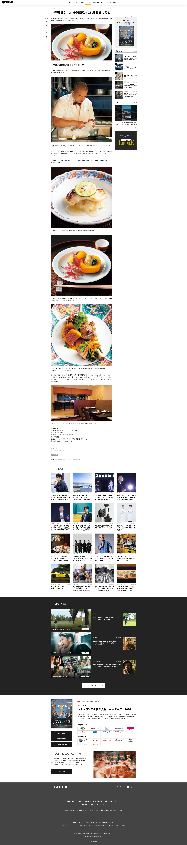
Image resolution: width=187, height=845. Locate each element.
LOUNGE (115, 2)
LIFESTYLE (100, 2)
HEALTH (85, 810)
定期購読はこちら (61, 738)
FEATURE (108, 2)
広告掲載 (64, 825)
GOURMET (88, 2)
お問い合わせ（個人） (103, 825)
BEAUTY (91, 810)
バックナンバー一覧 (61, 744)
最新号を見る (61, 733)
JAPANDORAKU (85, 822)
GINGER (93, 822)
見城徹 (123, 718)
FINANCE (113, 810)
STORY (117, 801)
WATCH (77, 2)
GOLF (94, 2)
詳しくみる (62, 771)
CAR (82, 2)
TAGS (103, 805)
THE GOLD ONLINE (106, 822)
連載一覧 (93, 685)
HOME (52, 459)
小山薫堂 (111, 718)
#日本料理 (54, 454)
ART (77, 810)
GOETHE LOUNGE (76, 822)
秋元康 (106, 718)
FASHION (66, 810)
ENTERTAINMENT (104, 810)
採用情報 (123, 825)
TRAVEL (72, 810)
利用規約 (81, 825)
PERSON (71, 2)
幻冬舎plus (98, 822)
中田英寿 (117, 718)
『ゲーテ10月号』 (126, 714)
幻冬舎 (113, 822)
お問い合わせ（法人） (114, 825)
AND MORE (120, 810)
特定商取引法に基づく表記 (90, 825)
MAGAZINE (95, 805)
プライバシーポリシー (72, 825)
